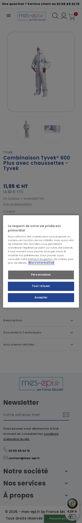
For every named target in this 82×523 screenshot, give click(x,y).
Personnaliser (41, 274)
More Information (41, 263)
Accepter (41, 297)
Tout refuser (41, 286)
